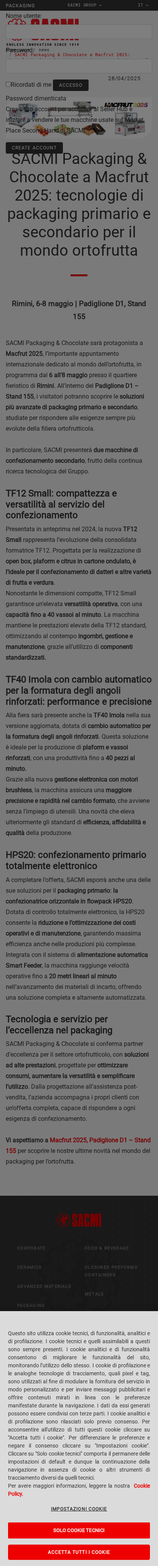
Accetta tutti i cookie (79, 1552)
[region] (79, 1438)
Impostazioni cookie (79, 1509)
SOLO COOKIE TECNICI (79, 1530)
